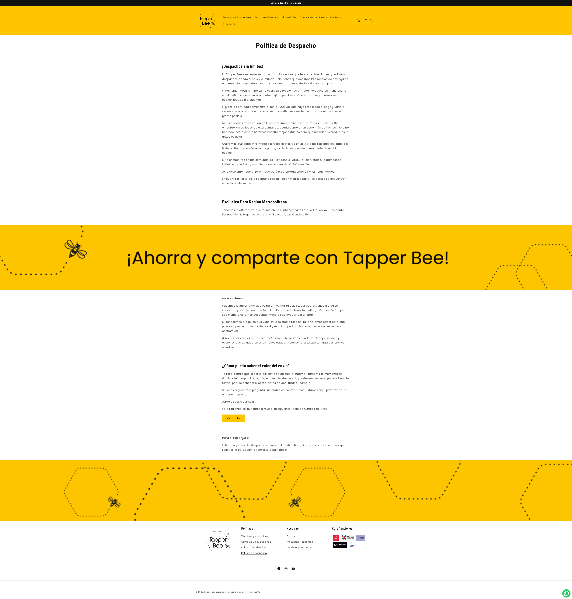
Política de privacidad (254, 547)
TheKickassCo (253, 592)
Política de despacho (254, 552)
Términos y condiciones (255, 536)
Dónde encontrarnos (299, 547)
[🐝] (566, 593)
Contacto (292, 536)
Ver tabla (233, 418)
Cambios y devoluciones (256, 541)
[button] (313, 17)
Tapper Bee (209, 592)
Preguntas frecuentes (300, 541)
